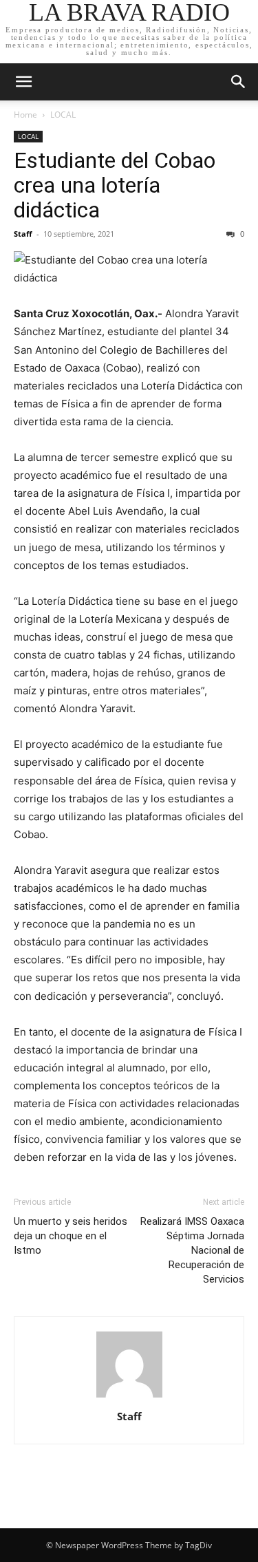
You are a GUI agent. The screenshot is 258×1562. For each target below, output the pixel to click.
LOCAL (63, 114)
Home (25, 114)
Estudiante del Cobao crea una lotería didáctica (114, 185)
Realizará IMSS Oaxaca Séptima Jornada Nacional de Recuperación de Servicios (192, 1250)
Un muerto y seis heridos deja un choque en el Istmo (70, 1235)
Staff (23, 233)
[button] (23, 81)
